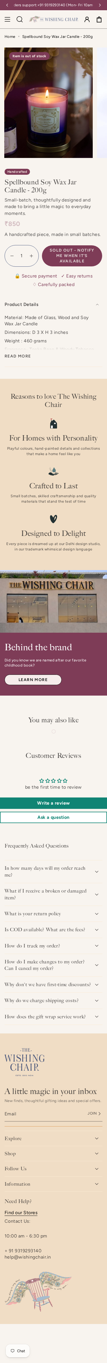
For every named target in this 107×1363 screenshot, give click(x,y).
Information (18, 1184)
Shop (10, 1153)
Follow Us (16, 1168)
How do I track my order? (32, 946)
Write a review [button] (53, 803)
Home (10, 36)
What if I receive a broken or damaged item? (46, 894)
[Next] (99, 5)
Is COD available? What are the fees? (45, 929)
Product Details (21, 304)
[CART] (99, 19)
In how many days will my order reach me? (45, 871)
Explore (13, 1138)
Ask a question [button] (53, 817)
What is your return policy (33, 913)
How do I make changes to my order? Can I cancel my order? (45, 965)
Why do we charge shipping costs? (42, 1000)
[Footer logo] (25, 1062)
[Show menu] (7, 19)
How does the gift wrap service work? (45, 1016)
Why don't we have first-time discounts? (48, 984)
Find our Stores (21, 1212)
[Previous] (7, 5)
